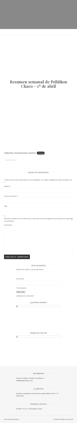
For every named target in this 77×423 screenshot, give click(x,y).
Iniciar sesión (21, 292)
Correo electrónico (11, 196)
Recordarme (22, 288)
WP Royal (16, 419)
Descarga (40, 153)
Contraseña (20, 279)
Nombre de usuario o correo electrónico (30, 269)
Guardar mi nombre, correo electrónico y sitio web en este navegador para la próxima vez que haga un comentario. (38, 220)
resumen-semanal (10, 160)
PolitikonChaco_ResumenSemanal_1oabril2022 (20, 153)
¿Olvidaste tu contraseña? (25, 296)
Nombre (7, 186)
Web (5, 206)
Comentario (8, 225)
